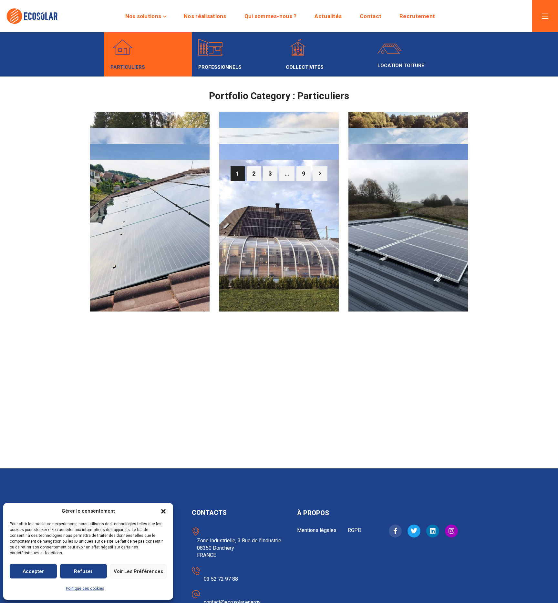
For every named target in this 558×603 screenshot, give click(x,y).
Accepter (33, 571)
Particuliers (122, 269)
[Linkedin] (432, 531)
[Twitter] (414, 531)
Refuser (83, 571)
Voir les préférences (138, 571)
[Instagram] (451, 531)
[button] (163, 511)
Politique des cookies (85, 588)
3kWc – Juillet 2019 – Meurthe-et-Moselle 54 (147, 293)
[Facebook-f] (395, 531)
